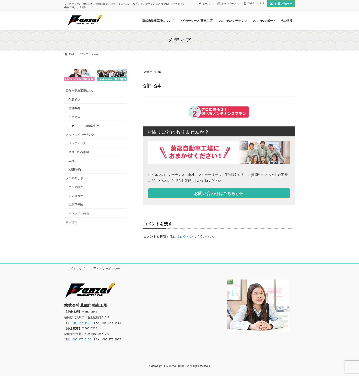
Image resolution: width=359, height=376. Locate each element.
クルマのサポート (77, 178)
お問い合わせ (283, 3)
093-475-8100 (82, 339)
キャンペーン (228, 3)
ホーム (206, 3)
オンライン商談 (79, 213)
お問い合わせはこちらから (219, 193)
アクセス (74, 117)
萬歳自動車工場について (82, 90)
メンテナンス (77, 143)
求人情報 (71, 222)
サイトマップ (76, 268)
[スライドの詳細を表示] (79, 75)
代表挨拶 (74, 99)
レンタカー (76, 195)
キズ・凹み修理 (79, 152)
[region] (95, 75)
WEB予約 (75, 169)
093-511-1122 (82, 323)
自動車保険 (76, 204)
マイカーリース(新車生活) (83, 126)
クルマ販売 (76, 187)
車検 (71, 160)
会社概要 (74, 108)
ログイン (186, 236)
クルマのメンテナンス (80, 134)
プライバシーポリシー (105, 268)
